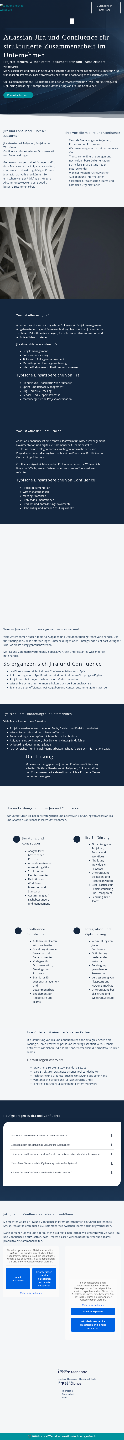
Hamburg (84, 1379)
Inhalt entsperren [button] (18, 1279)
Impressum (67, 1390)
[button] (72, 21)
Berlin (93, 1379)
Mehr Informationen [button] (31, 1293)
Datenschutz (68, 1394)
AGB (64, 1397)
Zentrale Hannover (67, 1379)
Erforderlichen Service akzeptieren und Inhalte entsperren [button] (44, 1278)
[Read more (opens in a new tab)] (33, 871)
